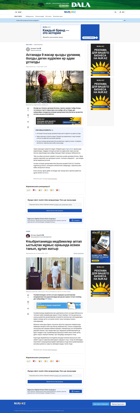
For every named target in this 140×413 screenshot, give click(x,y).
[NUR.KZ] (70, 12)
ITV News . (48, 299)
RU (115, 12)
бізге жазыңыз (52, 178)
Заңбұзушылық (30, 16)
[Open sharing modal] (28, 121)
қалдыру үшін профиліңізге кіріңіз (63, 204)
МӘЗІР (19, 12)
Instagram (77, 220)
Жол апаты (48, 16)
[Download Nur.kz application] (70, 5)
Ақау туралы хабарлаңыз (101, 404)
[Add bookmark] (28, 127)
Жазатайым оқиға (57, 16)
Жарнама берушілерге (118, 404)
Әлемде (28, 231)
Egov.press (69, 149)
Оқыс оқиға (18, 16)
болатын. (45, 173)
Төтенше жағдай (39, 16)
